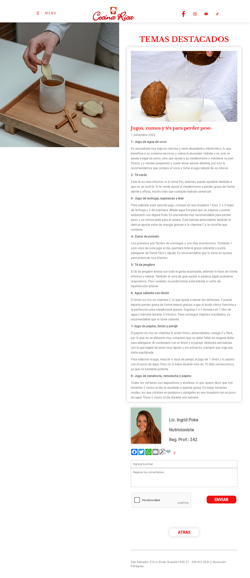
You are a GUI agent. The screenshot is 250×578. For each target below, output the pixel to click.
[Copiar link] (162, 452)
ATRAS (184, 532)
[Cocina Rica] (113, 11)
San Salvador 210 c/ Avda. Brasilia (154, 562)
